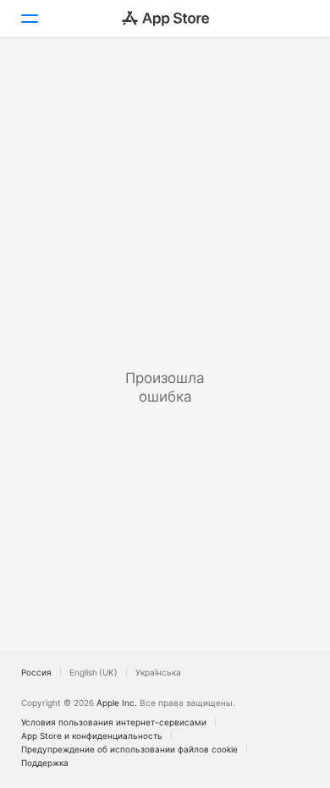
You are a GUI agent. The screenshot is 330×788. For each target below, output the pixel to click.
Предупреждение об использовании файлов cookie (129, 749)
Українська (158, 672)
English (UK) (93, 672)
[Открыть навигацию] (28, 18)
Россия (36, 672)
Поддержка (45, 762)
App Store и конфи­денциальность (91, 735)
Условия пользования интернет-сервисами (113, 722)
